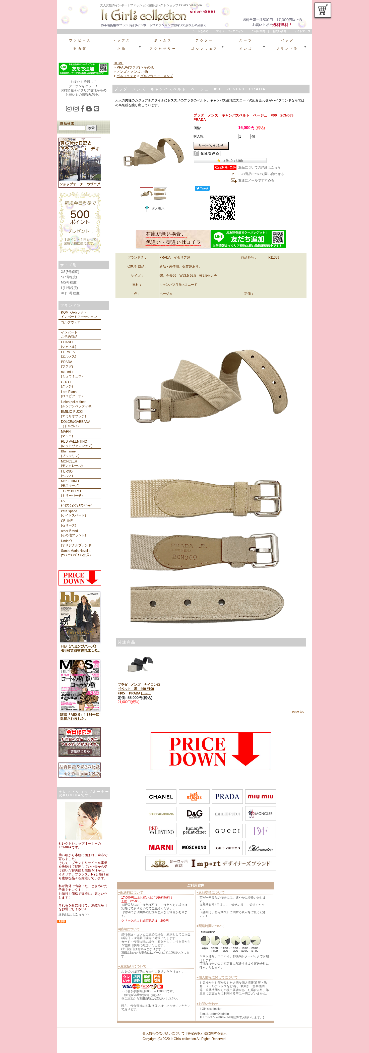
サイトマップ (302, 31)
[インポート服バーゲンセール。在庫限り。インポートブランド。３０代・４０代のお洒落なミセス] (211, 769)
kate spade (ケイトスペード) (73, 513)
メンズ (246, 48)
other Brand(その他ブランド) (73, 533)
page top (298, 711)
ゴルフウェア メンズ (156, 76)
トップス (122, 40)
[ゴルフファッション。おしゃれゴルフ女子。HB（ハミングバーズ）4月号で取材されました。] (79, 652)
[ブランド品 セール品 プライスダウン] (79, 584)
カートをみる (200, 31)
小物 (121, 48)
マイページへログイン (230, 31)
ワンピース (80, 40)
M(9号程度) (69, 282)
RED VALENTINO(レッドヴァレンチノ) (76, 444)
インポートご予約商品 (69, 334)
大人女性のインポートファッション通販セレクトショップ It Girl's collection (151, 5)
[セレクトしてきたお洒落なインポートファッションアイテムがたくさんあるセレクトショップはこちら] (173, 247)
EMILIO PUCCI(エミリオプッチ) (73, 414)
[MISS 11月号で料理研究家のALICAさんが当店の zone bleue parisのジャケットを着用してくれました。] (79, 721)
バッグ (287, 40)
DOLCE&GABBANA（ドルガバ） (75, 424)
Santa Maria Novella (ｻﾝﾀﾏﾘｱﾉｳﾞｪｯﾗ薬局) (76, 553)
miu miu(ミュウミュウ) (72, 374)
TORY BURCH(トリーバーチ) (72, 493)
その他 (149, 67)
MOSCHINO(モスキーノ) (70, 483)
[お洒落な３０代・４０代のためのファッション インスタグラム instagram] (77, 110)
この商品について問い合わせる (261, 174)
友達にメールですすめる (256, 180)
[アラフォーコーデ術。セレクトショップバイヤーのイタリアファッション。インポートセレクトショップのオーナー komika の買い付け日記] (79, 187)
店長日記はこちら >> (74, 914)
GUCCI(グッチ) (67, 384)
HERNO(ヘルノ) (67, 474)
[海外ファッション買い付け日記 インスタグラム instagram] (69, 110)
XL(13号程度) (70, 293)
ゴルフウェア (204, 48)
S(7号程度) (69, 277)
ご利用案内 (258, 31)
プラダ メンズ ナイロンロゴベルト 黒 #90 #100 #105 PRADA (139, 689)
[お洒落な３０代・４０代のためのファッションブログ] (90, 110)
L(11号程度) (69, 288)
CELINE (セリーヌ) (68, 523)
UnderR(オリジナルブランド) (76, 543)
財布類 (80, 48)
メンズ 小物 (139, 72)
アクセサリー (163, 48)
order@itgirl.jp (219, 1014)
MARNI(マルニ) (67, 434)
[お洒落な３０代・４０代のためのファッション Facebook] (83, 110)
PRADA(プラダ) (67, 364)
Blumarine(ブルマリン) (70, 453)
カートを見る (323, 10)
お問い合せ (279, 31)
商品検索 (67, 123)
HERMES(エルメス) (68, 354)
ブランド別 (287, 48)
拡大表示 (157, 208)
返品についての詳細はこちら (259, 167)
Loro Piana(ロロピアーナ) (72, 394)
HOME (119, 63)
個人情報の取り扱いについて (163, 1033)
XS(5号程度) (70, 272)
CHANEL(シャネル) (68, 344)
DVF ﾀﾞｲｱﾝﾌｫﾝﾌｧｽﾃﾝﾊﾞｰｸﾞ (77, 503)
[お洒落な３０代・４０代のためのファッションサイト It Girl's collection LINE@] (97, 110)
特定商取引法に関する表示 (207, 1033)
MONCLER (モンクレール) (72, 463)
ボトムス (163, 40)
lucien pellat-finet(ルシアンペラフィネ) (76, 404)
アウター (205, 40)
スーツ (246, 40)
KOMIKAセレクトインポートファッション (79, 315)
